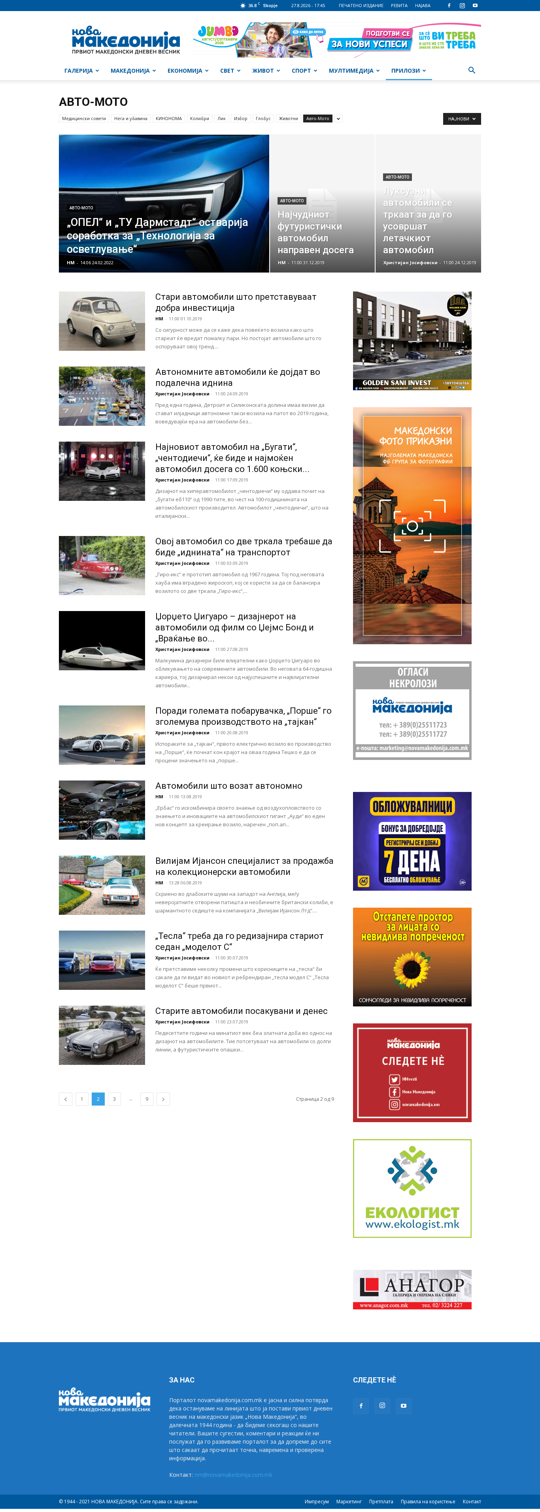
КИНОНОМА (169, 118)
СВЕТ (227, 70)
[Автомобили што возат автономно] (102, 810)
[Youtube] (475, 5)
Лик (221, 118)
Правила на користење (428, 1501)
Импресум (317, 1501)
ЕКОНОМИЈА (185, 70)
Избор (240, 118)
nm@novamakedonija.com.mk (233, 1474)
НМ (71, 262)
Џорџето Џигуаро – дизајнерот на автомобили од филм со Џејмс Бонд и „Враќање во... (234, 627)
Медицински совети (84, 118)
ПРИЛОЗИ (405, 70)
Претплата (381, 1501)
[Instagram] (462, 5)
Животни (288, 118)
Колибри (199, 118)
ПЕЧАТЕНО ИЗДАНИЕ (361, 5)
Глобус (263, 118)
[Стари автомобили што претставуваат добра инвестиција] (102, 321)
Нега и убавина (130, 118)
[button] (471, 71)
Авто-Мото (317, 118)
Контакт (472, 1501)
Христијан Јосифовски (410, 262)
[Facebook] (449, 5)
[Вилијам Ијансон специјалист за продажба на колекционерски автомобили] (102, 885)
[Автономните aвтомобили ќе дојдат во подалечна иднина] (102, 396)
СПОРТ (301, 70)
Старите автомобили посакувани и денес (241, 1011)
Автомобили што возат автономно (228, 786)
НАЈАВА (422, 5)
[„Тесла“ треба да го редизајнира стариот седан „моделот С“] (102, 960)
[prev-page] (65, 1099)
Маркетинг (349, 1501)
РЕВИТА (399, 5)
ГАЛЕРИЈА (78, 70)
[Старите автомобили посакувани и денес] (102, 1035)
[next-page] (163, 1099)
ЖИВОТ (263, 70)
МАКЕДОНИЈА (130, 70)
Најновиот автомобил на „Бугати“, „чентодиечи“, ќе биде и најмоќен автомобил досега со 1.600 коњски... (232, 458)
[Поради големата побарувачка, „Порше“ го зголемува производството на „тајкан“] (102, 735)
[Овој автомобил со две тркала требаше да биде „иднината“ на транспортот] (102, 565)
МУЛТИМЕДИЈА (351, 70)
